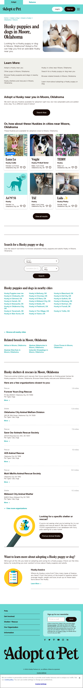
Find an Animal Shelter (51, 536)
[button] (21, 167)
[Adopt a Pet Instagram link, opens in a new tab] (63, 640)
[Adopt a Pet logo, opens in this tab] (41, 656)
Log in (57, 9)
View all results (41, 216)
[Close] (79, 677)
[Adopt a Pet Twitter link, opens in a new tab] (50, 640)
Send (71, 619)
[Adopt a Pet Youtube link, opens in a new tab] (59, 640)
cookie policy (9, 680)
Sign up (70, 9)
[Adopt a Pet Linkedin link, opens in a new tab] (67, 640)
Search (41, 276)
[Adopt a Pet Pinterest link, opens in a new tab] (54, 640)
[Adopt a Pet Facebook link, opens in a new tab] (45, 640)
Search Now (41, 112)
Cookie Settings (41, 673)
